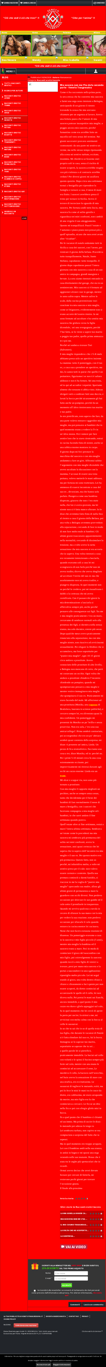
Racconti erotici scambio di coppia (12, 178)
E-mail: (49, 1278)
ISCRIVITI (66, 1285)
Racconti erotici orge (12, 111)
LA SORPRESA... (67, 1236)
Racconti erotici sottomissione (12, 205)
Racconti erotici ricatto (12, 134)
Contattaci (74, 1316)
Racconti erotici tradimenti (12, 141)
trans (63, 775)
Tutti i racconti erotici (12, 84)
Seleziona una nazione (25, 1325)
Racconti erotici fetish (12, 126)
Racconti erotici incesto (12, 119)
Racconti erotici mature (12, 148)
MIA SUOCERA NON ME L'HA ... (73, 1219)
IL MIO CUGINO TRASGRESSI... (74, 1224)
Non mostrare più (44, 1365)
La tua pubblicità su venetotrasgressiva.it (23, 1316)
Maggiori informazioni (61, 1365)
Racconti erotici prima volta (12, 163)
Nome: (48, 1273)
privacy (85, 1316)
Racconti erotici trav (12, 170)
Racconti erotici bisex (12, 156)
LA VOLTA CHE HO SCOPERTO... (74, 1230)
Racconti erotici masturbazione (12, 198)
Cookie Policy (10, 1319)
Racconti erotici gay (14, 191)
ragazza (93, 704)
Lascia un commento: (94, 1304)
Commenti (75, 1304)
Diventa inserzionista (56, 1316)
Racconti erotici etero (12, 185)
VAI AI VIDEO (76, 1246)
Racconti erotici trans (12, 104)
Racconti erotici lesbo (12, 97)
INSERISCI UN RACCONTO (10, 212)
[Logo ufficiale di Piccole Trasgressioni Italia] (53, 17)
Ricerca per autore (13, 90)
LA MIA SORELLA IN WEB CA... (73, 1213)
